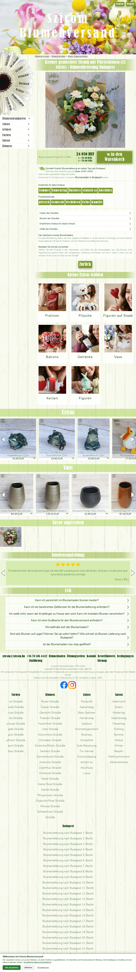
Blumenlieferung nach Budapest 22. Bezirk (68, 948)
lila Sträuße (16, 718)
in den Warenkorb (115, 157)
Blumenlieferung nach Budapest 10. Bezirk (68, 882)
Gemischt (57, 202)
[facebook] (64, 685)
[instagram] (72, 685)
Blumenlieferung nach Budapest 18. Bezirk (68, 926)
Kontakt (91, 656)
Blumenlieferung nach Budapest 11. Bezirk (68, 888)
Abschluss (105, 190)
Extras (68, 412)
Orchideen (73, 202)
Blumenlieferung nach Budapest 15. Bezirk (68, 910)
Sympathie (86, 740)
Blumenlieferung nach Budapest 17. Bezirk (68, 921)
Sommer (44, 190)
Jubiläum (87, 723)
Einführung (35, 660)
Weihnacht (119, 701)
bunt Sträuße (16, 745)
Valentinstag (119, 718)
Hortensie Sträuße (50, 773)
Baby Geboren (86, 712)
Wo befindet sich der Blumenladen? (66, 627)
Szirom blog (9, 104)
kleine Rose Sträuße (50, 784)
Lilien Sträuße (50, 729)
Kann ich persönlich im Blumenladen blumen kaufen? (67, 600)
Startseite (7, 60)
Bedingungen (125, 656)
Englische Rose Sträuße (50, 800)
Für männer (87, 751)
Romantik (86, 701)
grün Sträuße (16, 734)
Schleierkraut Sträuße (50, 811)
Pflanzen (23, 76)
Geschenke (14, 62)
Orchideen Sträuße (50, 740)
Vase (68, 468)
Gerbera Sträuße (50, 751)
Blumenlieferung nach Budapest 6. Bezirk (68, 860)
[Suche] (132, 50)
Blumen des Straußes (49, 218)
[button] (133, 439)
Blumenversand (42, 56)
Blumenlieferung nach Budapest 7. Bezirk (68, 866)
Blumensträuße (58, 56)
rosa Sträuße (16, 712)
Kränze (19, 91)
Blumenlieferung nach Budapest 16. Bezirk (68, 915)
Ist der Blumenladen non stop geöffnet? (67, 644)
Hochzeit (24, 84)
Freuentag (119, 723)
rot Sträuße (16, 701)
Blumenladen (18, 100)
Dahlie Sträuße (50, 790)
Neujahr (119, 751)
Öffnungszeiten (76, 656)
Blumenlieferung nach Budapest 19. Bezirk (68, 932)
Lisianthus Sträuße (50, 768)
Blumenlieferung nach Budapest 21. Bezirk (68, 943)
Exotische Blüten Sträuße (50, 745)
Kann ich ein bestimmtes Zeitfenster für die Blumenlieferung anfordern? (67, 607)
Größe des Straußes (49, 229)
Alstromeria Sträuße (50, 734)
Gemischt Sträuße (50, 712)
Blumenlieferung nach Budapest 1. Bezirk (68, 833)
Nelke (86, 202)
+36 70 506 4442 (37, 656)
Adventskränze (119, 762)
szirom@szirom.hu (13, 656)
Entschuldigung (86, 756)
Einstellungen (43, 968)
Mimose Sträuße (50, 806)
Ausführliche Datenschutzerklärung (37, 962)
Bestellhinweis (106, 656)
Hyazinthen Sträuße (50, 723)
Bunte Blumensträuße (78, 56)
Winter (119, 745)
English (120, 4)
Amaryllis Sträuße (50, 762)
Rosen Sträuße (50, 701)
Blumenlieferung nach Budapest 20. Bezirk (68, 937)
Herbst (119, 740)
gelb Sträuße (16, 729)
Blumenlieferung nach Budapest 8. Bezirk (68, 871)
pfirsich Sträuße (16, 740)
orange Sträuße (16, 723)
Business (75, 190)
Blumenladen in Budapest (88, 177)
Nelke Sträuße (50, 779)
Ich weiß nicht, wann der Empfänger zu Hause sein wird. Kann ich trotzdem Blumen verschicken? (66, 614)
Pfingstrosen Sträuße (50, 795)
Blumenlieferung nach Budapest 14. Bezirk (68, 904)
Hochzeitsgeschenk (86, 729)
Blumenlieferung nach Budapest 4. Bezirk (68, 849)
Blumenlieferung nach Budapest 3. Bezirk (68, 844)
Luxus (86, 773)
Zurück (85, 264)
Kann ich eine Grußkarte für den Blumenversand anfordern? (67, 620)
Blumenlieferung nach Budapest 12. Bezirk (68, 893)
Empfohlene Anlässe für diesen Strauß (57, 223)
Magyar (130, 4)
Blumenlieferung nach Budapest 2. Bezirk (68, 838)
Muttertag (119, 712)
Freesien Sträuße (50, 718)
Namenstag (59, 190)
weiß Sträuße (16, 707)
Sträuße (19, 69)
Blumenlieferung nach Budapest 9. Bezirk (68, 877)
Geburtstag (87, 707)
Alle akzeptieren (11, 968)
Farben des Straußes (49, 213)
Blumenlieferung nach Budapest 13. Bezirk (68, 899)
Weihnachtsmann (119, 756)
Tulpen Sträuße (50, 707)
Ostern (119, 707)
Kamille (97, 202)
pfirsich (44, 202)
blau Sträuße (16, 751)
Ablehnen (28, 968)
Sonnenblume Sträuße (50, 756)
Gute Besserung (86, 745)
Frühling (119, 729)
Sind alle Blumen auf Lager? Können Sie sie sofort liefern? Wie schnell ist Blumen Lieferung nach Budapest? (68, 635)
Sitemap (102, 660)
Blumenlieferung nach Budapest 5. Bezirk (68, 855)
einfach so (90, 190)
